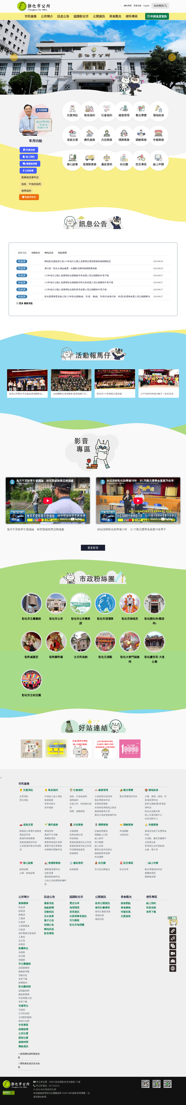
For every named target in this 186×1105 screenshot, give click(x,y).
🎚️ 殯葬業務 (101, 824)
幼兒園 (22, 956)
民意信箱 (137, 6)
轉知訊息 (49, 929)
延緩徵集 (74, 853)
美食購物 (126, 907)
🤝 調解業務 (126, 824)
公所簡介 (47, 16)
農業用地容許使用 (53, 842)
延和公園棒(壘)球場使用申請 (155, 806)
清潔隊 (22, 952)
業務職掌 (23, 903)
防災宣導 (124, 869)
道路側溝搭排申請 (28, 842)
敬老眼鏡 (49, 800)
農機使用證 (50, 838)
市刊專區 (74, 920)
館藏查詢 (23, 982)
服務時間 (23, 1042)
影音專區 (49, 933)
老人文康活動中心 (153, 815)
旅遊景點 (126, 903)
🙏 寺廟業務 (151, 824)
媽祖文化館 (24, 1021)
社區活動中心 (151, 818)
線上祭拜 (99, 838)
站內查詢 (159, 5)
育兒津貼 (23, 800)
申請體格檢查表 (77, 849)
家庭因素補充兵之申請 (80, 842)
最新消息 (49, 903)
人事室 (22, 937)
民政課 (22, 907)
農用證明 (49, 831)
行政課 (22, 929)
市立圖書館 (25, 963)
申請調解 (124, 831)
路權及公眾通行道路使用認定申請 (30, 833)
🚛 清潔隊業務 (52, 863)
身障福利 (26, 190)
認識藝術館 (24, 991)
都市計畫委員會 (102, 911)
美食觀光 (115, 16)
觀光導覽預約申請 (128, 796)
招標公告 (49, 924)
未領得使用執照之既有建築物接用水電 (105, 809)
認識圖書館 (24, 968)
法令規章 (49, 916)
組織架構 (23, 1029)
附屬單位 (23, 948)
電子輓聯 (99, 842)
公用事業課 (24, 926)
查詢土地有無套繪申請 (105, 815)
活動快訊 (49, 911)
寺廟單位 (23, 1005)
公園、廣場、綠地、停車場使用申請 (156, 798)
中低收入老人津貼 (53, 796)
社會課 (22, 922)
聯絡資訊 (23, 1046)
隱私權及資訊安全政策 (29, 1065)
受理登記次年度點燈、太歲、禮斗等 (156, 848)
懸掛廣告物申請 (52, 877)
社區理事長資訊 (78, 916)
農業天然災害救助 (53, 846)
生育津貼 (23, 796)
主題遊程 (126, 916)
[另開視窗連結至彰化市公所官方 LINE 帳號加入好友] (167, 1084)
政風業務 (74, 869)
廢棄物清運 (31, 164)
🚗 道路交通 (26, 824)
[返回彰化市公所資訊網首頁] (34, 6)
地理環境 (74, 907)
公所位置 (23, 1033)
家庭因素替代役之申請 (80, 846)
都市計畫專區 (102, 907)
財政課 (22, 911)
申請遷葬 (99, 857)
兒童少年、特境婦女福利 (80, 806)
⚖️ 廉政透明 (76, 863)
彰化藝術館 (25, 986)
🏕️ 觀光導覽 (126, 790)
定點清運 (49, 873)
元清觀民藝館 (25, 1017)
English (146, 6)
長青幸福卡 (50, 804)
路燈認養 (23, 869)
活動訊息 (23, 975)
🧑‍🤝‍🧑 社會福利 (76, 790)
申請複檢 (74, 838)
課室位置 (23, 1037)
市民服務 (31, 16)
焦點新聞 (49, 907)
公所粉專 (28, 170)
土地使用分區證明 (103, 796)
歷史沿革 (74, 903)
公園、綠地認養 (27, 873)
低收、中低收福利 (31, 184)
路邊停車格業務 (27, 838)
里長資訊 (74, 911)
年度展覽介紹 (25, 998)
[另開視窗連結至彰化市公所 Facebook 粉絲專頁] (156, 1084)
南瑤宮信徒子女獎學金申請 (156, 833)
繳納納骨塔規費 (102, 853)
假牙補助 (49, 807)
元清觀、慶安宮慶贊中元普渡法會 (156, 840)
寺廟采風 (126, 911)
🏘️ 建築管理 (101, 790)
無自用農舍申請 (102, 800)
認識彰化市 (81, 16)
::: (121, 6)
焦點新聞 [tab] (62, 253)
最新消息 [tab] (22, 253)
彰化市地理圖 (77, 924)
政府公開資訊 (102, 903)
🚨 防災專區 (126, 863)
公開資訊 (99, 16)
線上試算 (99, 846)
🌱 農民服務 (51, 824)
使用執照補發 (101, 804)
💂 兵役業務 (76, 824)
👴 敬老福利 (51, 790)
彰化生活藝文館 (152, 811)
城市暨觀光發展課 (27, 933)
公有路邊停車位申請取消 (30, 848)
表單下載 (23, 979)
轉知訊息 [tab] (49, 253)
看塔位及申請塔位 (103, 849)
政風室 (22, 944)
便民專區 (132, 16)
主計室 (22, 940)
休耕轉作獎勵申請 (53, 849)
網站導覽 (128, 6)
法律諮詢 (124, 835)
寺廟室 (22, 1010)
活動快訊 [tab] (35, 253)
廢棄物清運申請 (30, 177)
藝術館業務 (24, 994)
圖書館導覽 (24, 971)
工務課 (22, 918)
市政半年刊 (30, 197)
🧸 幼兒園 (100, 863)
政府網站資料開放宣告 (29, 1056)
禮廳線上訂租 (101, 835)
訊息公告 (63, 16)
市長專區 (23, 1024)
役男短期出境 (76, 835)
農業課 (22, 915)
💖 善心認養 (26, 863)
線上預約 (30, 157)
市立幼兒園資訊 (102, 869)
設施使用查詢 (101, 831)
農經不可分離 (51, 835)
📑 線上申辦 (151, 863)
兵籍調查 (74, 831)
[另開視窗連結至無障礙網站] (9, 1093)
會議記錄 (99, 915)
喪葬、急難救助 (77, 811)
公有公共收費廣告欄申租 (55, 882)
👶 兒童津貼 (26, 790)
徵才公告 (49, 920)
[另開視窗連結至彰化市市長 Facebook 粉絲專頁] (145, 1084)
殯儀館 (22, 960)
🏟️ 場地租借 (151, 790)
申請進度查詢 (158, 16)
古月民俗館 (24, 1013)
